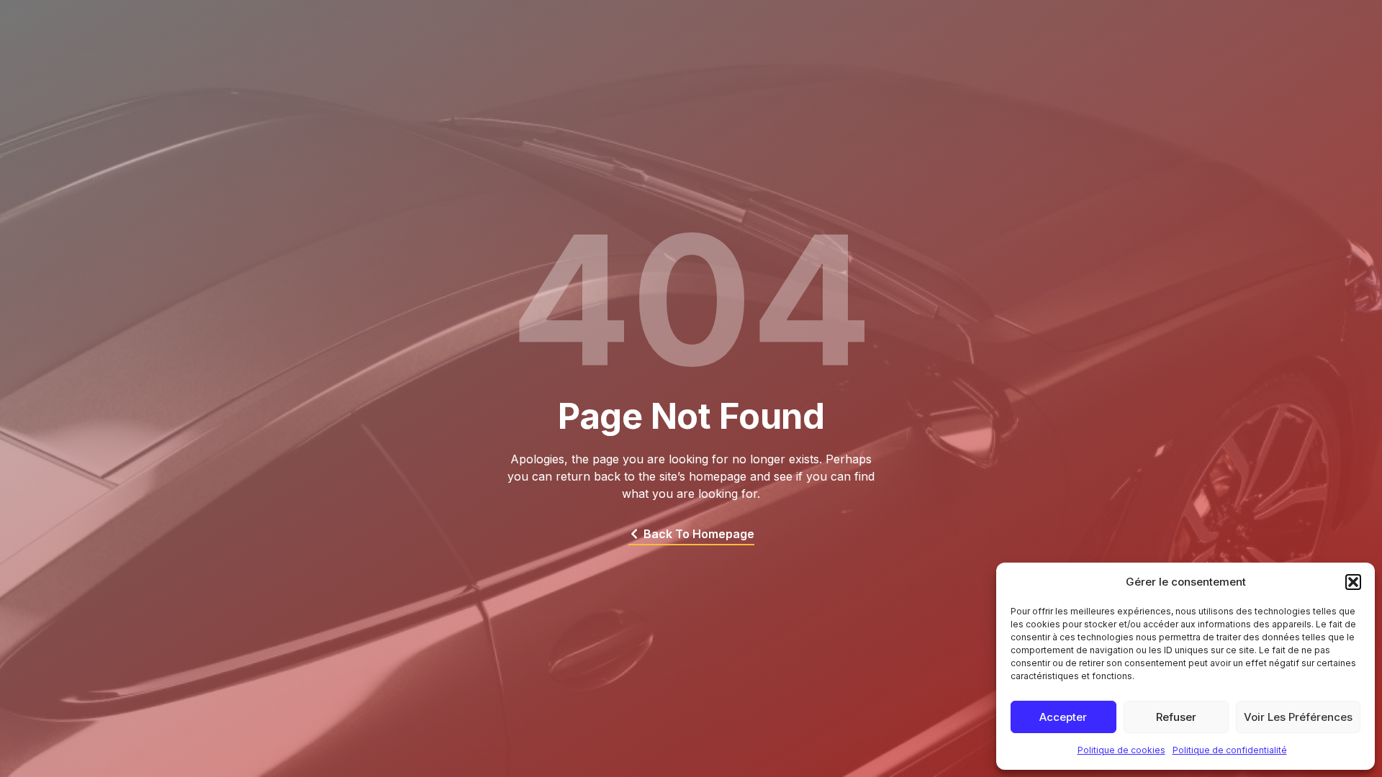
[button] (1353, 582)
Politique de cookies (1121, 750)
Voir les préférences (1298, 717)
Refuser (1176, 717)
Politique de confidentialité (1230, 750)
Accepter (1063, 717)
